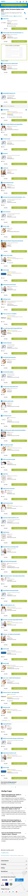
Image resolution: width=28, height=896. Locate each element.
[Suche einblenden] (17, 2)
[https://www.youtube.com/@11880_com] (16, 892)
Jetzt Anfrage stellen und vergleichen (14, 5)
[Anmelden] (20, 2)
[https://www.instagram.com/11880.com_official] (6, 892)
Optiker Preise (5, 852)
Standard (3, 14)
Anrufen (5, 28)
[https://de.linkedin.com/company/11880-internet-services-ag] (13, 892)
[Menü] (26, 2)
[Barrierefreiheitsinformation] (23, 1)
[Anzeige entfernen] (27, 891)
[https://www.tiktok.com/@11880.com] (9, 892)
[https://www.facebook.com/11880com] (2, 892)
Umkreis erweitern (10, 783)
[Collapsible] (25, 795)
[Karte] (24, 12)
